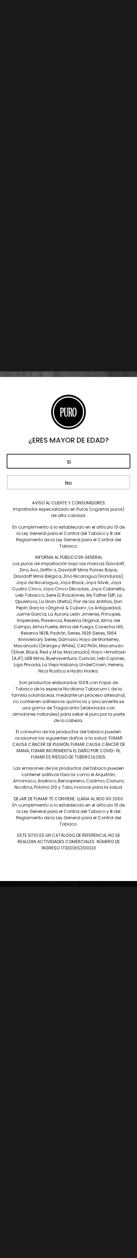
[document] (68, 629)
